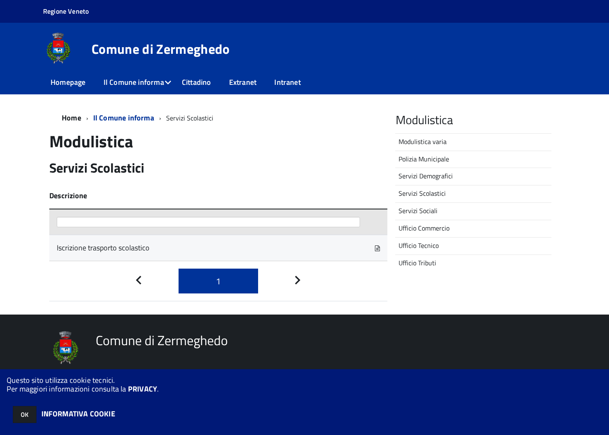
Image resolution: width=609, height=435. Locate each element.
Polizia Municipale (424, 159)
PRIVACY (142, 388)
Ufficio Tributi (417, 263)
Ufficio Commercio (424, 228)
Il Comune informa (134, 82)
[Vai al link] (377, 247)
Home (71, 117)
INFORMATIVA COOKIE (78, 413)
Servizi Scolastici (422, 193)
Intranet (287, 82)
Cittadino (196, 82)
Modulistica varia (423, 142)
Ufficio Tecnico (419, 245)
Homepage (68, 82)
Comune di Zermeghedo (161, 48)
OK (25, 414)
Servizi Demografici (426, 176)
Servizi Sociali (418, 211)
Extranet (242, 82)
